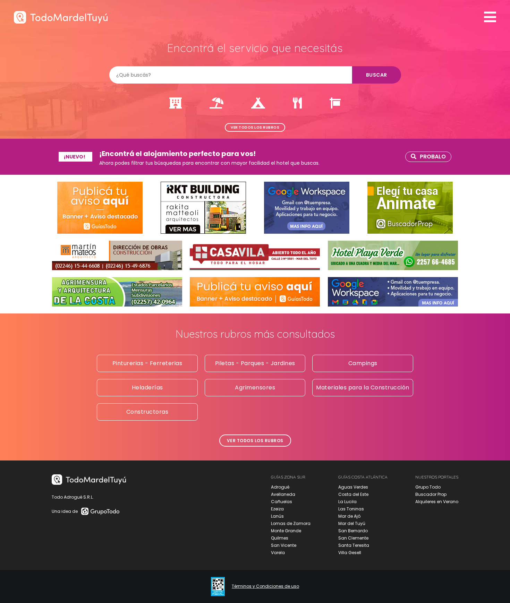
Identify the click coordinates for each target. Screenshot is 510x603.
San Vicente (283, 545)
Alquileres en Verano (436, 502)
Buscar (376, 74)
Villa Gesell (349, 552)
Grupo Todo (428, 487)
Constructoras (147, 412)
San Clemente (353, 538)
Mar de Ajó (349, 516)
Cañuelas (281, 502)
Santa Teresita (353, 545)
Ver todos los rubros (255, 127)
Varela (278, 552)
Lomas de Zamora (291, 523)
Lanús (277, 516)
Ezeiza (277, 509)
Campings (362, 363)
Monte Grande (286, 531)
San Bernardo (353, 531)
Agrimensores (255, 387)
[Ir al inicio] (61, 17)
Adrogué (280, 487)
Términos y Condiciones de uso (265, 586)
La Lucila (347, 502)
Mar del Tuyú (351, 523)
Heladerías (147, 387)
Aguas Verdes (353, 487)
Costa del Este (353, 494)
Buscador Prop (431, 494)
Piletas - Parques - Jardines (255, 363)
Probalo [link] (433, 157)
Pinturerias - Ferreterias (147, 363)
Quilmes (279, 538)
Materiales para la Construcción (362, 387)
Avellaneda (283, 494)
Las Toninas (351, 509)
